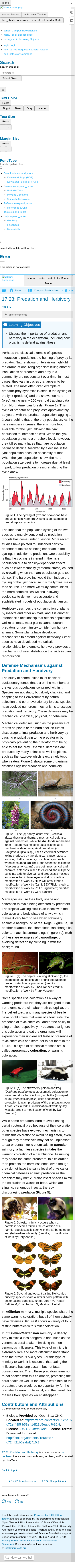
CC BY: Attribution (33, 1429)
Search (7, 1558)
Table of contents (17, 314)
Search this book (9, 66)
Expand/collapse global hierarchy (6, 290)
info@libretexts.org (15, 1547)
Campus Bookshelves (46, 290)
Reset (5, 102)
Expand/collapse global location (71, 289)
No (21, 1501)
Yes (9, 1501)
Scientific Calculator (18, 199)
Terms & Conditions (30, 1540)
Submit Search (10, 78)
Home (19, 290)
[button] (13, 224)
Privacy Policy (10, 1540)
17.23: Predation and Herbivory (20, 1452)
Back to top (8, 1470)
